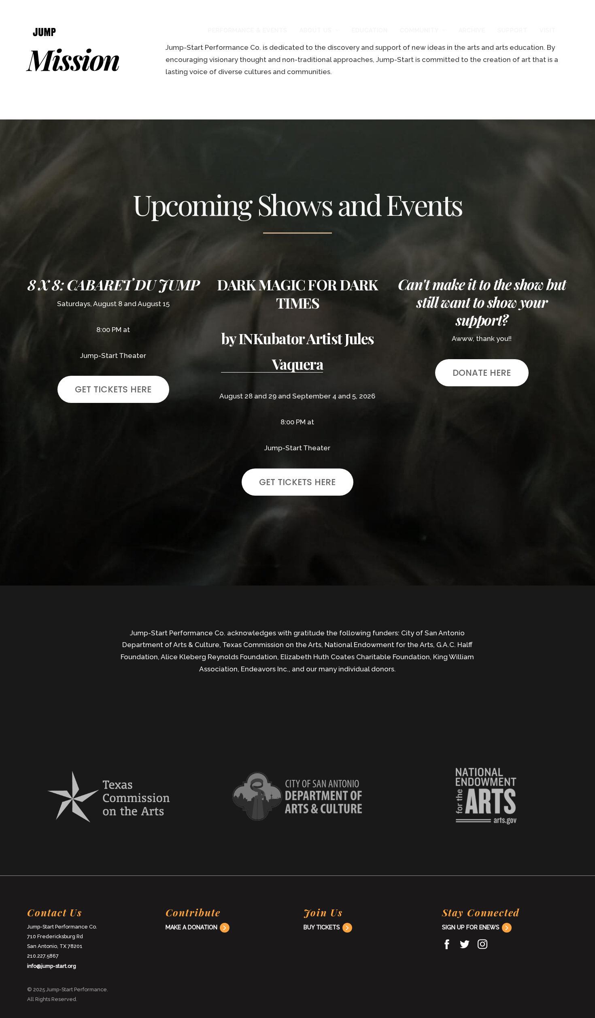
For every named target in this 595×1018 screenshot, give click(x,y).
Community (419, 30)
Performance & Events (247, 30)
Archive (472, 30)
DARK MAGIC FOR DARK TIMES (297, 293)
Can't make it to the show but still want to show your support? (482, 302)
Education (370, 30)
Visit (548, 30)
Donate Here (482, 373)
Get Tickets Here (113, 389)
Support (512, 30)
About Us (316, 30)
